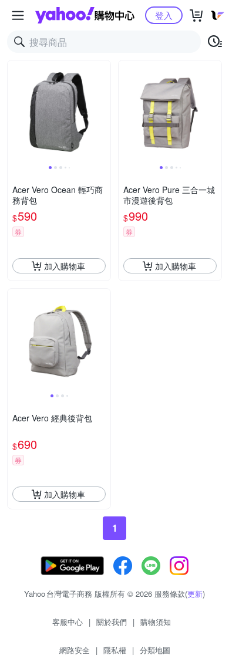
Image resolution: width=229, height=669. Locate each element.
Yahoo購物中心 (84, 15)
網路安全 (74, 650)
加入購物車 (64, 266)
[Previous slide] (15, 112)
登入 (164, 15)
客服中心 (67, 621)
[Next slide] (102, 112)
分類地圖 (155, 650)
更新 (195, 593)
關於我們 (111, 621)
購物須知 (155, 621)
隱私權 (114, 650)
